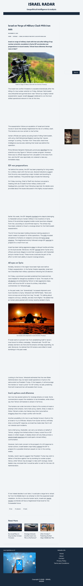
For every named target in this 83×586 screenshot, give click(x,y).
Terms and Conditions (61, 563)
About (61, 556)
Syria (25, 509)
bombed (35, 216)
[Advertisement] (31, 113)
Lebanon (18, 509)
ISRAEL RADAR (41, 4)
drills (45, 235)
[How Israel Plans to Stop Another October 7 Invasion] (15, 527)
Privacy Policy (61, 561)
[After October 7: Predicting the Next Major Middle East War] (47, 527)
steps (33, 247)
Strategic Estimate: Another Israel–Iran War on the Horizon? (30, 536)
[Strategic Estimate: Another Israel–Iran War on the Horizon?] (31, 527)
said (28, 286)
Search (76, 72)
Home (61, 553)
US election (12, 281)
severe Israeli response (16, 437)
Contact (61, 558)
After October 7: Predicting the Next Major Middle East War (47, 536)
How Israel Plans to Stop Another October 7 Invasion (15, 536)
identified (43, 150)
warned (37, 250)
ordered (39, 446)
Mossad (30, 96)
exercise (48, 240)
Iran (10, 509)
